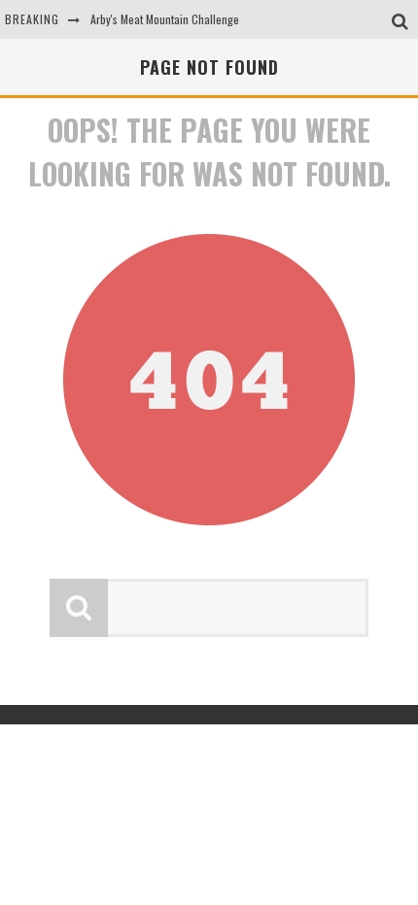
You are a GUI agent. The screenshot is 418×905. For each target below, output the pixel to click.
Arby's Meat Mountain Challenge (164, 19)
